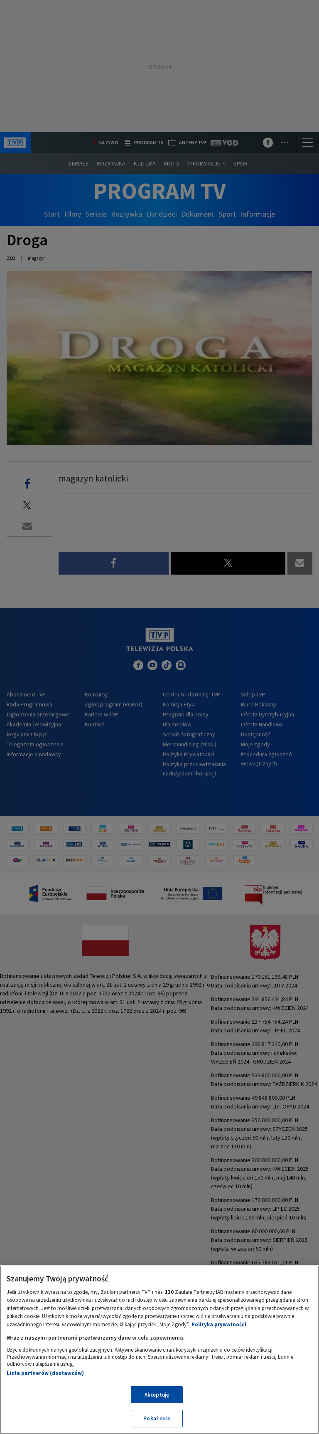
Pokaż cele (156, 1418)
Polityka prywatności (218, 1324)
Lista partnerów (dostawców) (45, 1373)
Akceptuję (157, 1394)
